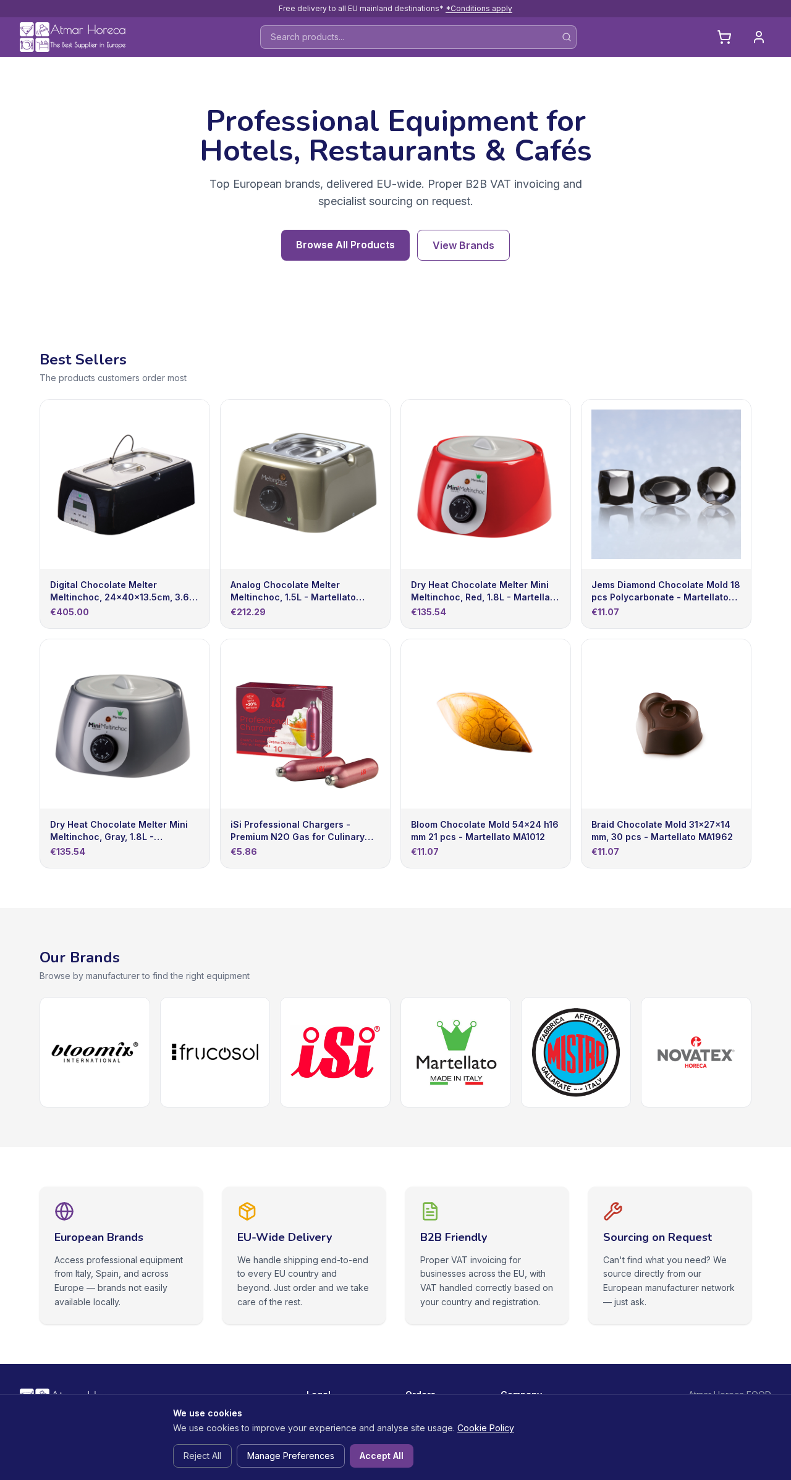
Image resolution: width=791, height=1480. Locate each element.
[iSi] (335, 1052)
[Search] (567, 37)
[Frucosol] (215, 1052)
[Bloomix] (95, 1052)
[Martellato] (455, 1052)
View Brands (463, 245)
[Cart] (724, 37)
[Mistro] (576, 1052)
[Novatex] (696, 1052)
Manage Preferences (290, 1455)
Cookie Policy (485, 1428)
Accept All (382, 1455)
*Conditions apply (479, 8)
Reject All (202, 1455)
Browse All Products (345, 244)
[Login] (759, 37)
